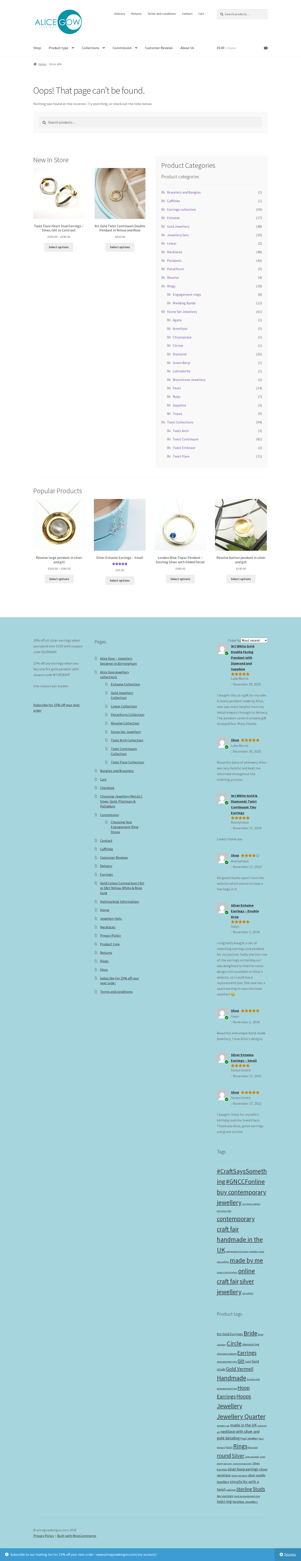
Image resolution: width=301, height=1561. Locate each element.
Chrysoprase (182, 337)
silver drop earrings (242, 1463)
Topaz (177, 413)
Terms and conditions (162, 14)
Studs (259, 1489)
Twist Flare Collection (127, 762)
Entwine (173, 218)
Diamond (179, 354)
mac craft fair (223, 1261)
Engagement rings (187, 294)
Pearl (177, 388)
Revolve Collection (125, 723)
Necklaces (174, 252)
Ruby (176, 396)
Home (42, 64)
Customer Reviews (159, 48)
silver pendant (239, 1475)
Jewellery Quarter (241, 1416)
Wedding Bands (184, 303)
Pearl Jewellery (249, 1438)
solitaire (231, 1489)
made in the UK (243, 1425)
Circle (234, 1343)
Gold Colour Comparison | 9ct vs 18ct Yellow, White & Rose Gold (122, 888)
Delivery (119, 14)
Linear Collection (124, 706)
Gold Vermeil (239, 1369)
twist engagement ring (247, 1496)
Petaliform (175, 269)
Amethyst (180, 328)
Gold (248, 1361)
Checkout (107, 787)
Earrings (106, 874)
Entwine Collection (125, 684)
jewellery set (223, 1425)
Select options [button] (120, 580)
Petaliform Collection (127, 714)
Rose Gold (253, 1447)
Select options (59, 247)
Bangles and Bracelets (117, 770)
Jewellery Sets (178, 235)
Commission (122, 48)
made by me (246, 1260)
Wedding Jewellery (245, 1502)
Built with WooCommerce (76, 1535)
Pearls (229, 1447)
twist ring (224, 1501)
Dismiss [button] (290, 1554)
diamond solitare (227, 1353)
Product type (58, 48)
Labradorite (182, 371)
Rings (171, 286)
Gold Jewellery (178, 226)
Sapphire (179, 405)
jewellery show (256, 1251)
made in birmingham (227, 1272)
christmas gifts (224, 1211)
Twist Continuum (186, 439)
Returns (136, 14)
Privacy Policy (110, 935)
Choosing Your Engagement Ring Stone (124, 827)
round (224, 1455)
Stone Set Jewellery (182, 311)
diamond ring (250, 1344)
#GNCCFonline (245, 1181)
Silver (238, 1456)
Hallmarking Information (119, 901)
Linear (172, 243)
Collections (90, 48)
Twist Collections (180, 422)
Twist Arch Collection (127, 740)
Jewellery (229, 1406)
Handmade (231, 1378)
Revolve (173, 277)
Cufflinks (173, 201)
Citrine (178, 345)
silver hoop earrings (243, 1469)
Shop (37, 48)
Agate (177, 320)
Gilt (241, 1361)
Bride (250, 1333)
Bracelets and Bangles (184, 192)
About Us (187, 48)
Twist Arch (181, 431)
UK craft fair (247, 1293)
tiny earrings (225, 1496)
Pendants (174, 260)
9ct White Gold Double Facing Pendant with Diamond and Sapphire (242, 657)
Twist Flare (181, 456)
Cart (201, 14)
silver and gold (252, 1456)
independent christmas (237, 1251)
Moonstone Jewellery (189, 379)
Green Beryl (181, 362)
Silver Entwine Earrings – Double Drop (245, 911)
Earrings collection (181, 209)
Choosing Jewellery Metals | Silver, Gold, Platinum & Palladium (121, 801)
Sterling (244, 1489)
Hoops (243, 1396)
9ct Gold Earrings (230, 1334)
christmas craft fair (251, 1204)
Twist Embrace (184, 447)
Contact (187, 14)
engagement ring (227, 1361)
